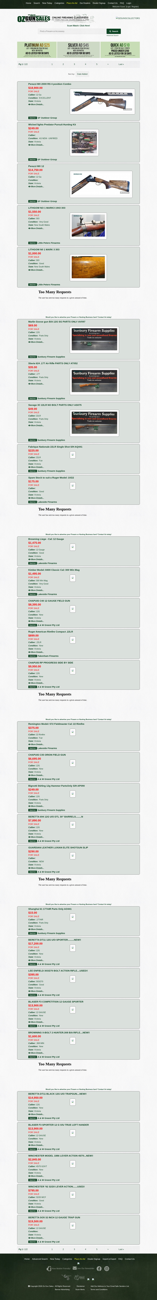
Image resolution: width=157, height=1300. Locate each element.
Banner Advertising (62, 1289)
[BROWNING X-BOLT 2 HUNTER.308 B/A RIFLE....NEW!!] (73, 1041)
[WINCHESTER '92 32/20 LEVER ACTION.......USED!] (73, 1195)
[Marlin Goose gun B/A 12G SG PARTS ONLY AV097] (94, 350)
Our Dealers (85, 3)
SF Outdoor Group (47, 118)
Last (121, 64)
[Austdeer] (79, 1279)
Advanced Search (112, 35)
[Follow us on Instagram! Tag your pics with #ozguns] (106, 1268)
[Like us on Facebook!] (99, 1268)
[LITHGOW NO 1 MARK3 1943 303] (88, 236)
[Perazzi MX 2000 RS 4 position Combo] (102, 111)
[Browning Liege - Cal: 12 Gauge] (73, 547)
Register (135, 7)
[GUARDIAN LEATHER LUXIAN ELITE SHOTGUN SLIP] (73, 856)
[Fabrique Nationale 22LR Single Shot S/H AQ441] (73, 455)
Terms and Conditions (99, 1289)
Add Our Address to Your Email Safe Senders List (110, 1286)
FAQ (120, 1259)
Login (128, 3)
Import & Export (109, 1259)
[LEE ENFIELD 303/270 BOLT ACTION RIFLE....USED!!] (73, 979)
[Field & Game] (88, 1279)
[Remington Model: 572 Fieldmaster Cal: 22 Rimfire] (73, 732)
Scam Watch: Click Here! (78, 26)
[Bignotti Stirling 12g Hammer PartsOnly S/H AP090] (73, 794)
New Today (55, 1259)
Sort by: (71, 74)
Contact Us (130, 1259)
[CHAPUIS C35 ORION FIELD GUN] (73, 763)
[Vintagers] (66, 1279)
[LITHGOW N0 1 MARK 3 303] (88, 278)
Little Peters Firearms (48, 243)
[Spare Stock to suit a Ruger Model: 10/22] (73, 486)
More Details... (38, 104)
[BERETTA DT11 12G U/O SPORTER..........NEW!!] (73, 948)
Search (115, 31)
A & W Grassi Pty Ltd (48, 625)
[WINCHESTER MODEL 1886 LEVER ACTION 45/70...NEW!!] (73, 1164)
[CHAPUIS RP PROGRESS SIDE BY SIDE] (73, 671)
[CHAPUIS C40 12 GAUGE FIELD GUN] (73, 609)
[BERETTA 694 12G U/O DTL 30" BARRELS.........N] (73, 825)
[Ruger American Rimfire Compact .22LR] (73, 640)
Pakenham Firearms (48, 656)
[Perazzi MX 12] (101, 194)
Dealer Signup (94, 1259)
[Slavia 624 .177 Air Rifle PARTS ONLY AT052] (94, 391)
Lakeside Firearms (47, 502)
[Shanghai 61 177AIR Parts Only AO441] (73, 917)
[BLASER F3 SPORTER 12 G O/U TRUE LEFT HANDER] (73, 1133)
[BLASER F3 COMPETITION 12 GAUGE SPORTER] (73, 1010)
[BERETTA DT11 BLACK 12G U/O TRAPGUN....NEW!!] (73, 1102)
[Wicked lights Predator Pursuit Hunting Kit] (84, 152)
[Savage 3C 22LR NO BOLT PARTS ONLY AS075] (94, 433)
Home (27, 1259)
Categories (67, 1259)
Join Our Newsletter (85, 1268)
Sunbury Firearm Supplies (51, 357)
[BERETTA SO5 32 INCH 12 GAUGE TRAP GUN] (73, 1226)
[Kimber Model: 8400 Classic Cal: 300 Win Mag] (73, 578)
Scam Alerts (80, 1289)
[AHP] (93, 1279)
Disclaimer (81, 1286)
